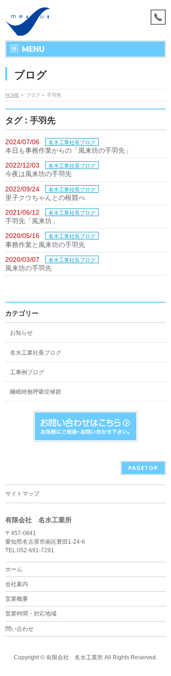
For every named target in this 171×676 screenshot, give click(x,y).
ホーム (13, 569)
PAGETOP (143, 468)
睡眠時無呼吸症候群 (35, 391)
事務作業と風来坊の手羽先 (45, 245)
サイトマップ (22, 493)
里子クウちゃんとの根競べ (45, 197)
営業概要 (16, 599)
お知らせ (21, 332)
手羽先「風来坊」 (31, 221)
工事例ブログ (27, 372)
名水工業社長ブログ (71, 142)
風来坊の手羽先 (28, 268)
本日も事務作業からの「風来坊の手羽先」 (68, 150)
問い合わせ (19, 629)
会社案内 (16, 584)
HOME (12, 95)
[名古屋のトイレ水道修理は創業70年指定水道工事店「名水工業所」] (27, 25)
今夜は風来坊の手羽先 (38, 174)
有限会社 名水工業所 (74, 657)
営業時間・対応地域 (31, 613)
